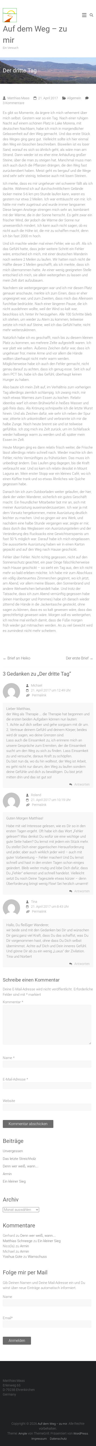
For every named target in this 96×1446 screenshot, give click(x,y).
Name (8, 1058)
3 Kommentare (13, 103)
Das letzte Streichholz (19, 1159)
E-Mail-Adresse (15, 1079)
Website (9, 1101)
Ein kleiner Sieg (14, 1181)
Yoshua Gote (12, 1257)
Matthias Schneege (17, 1241)
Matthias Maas (18, 98)
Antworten (82, 784)
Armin (7, 1174)
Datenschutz (58, 1438)
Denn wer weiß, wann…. (20, 1166)
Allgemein (74, 98)
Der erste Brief (79, 658)
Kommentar (13, 1002)
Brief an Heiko (16, 658)
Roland (36, 795)
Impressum (39, 1438)
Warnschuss (37, 1257)
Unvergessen (13, 1151)
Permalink (39, 695)
